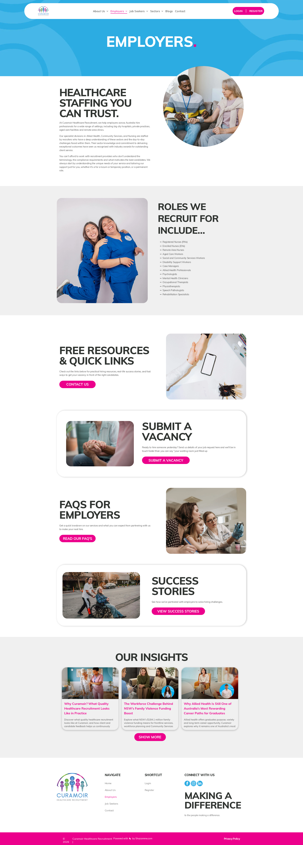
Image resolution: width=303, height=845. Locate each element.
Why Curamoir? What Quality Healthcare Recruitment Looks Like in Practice (87, 708)
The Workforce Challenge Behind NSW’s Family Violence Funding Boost (148, 708)
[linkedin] (200, 784)
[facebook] (187, 784)
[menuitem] (100, 11)
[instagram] (193, 784)
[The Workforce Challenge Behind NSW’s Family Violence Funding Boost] (150, 683)
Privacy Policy (232, 838)
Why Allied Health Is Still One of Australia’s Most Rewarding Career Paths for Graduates (207, 708)
